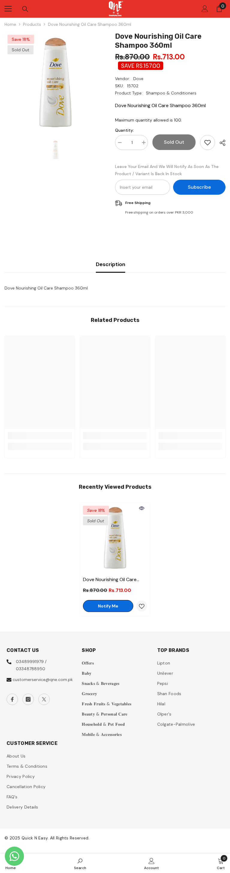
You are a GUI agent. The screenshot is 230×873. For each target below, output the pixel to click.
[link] (40, 435)
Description (110, 264)
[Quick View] (141, 508)
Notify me (108, 606)
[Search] (25, 9)
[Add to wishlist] (207, 142)
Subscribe (199, 187)
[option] (55, 83)
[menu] (8, 8)
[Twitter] (44, 699)
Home (10, 24)
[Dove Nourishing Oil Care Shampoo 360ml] (115, 538)
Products (32, 24)
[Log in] (205, 8)
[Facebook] (12, 699)
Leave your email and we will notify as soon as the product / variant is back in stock (167, 170)
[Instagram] (28, 699)
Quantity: (124, 130)
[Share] (220, 143)
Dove (138, 78)
